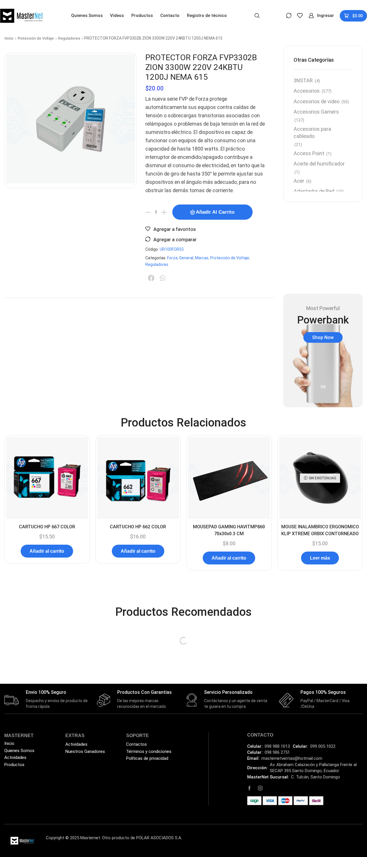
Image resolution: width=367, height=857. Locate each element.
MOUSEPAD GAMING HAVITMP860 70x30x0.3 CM (229, 530)
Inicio (9, 38)
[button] (257, 15)
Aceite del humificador (319, 164)
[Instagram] (260, 788)
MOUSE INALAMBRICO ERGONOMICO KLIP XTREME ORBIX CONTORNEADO (320, 530)
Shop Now (323, 337)
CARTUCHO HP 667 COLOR (47, 526)
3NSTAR (303, 80)
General (186, 258)
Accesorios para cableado (312, 132)
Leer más (320, 558)
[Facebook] (249, 788)
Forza (172, 258)
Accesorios (307, 91)
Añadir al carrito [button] (47, 551)
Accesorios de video (316, 101)
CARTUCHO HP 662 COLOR (138, 526)
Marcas (201, 258)
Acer (299, 181)
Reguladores (69, 38)
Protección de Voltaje (36, 38)
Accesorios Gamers (316, 112)
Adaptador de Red (314, 191)
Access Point (309, 153)
